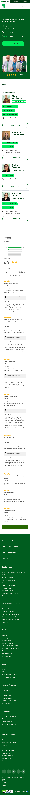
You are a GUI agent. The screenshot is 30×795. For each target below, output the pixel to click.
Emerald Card (6, 695)
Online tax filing (7, 575)
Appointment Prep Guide (10, 645)
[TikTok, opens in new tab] (4, 771)
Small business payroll (9, 617)
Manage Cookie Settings (10, 674)
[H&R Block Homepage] (5, 1)
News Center (6, 753)
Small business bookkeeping (11, 614)
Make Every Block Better (9, 742)
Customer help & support (10, 716)
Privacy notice (6, 672)
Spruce (4, 693)
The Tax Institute (7, 758)
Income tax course (8, 750)
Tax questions (6, 719)
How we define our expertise (9, 92)
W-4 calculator (6, 656)
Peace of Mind (6, 588)
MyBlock (4, 635)
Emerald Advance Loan (9, 700)
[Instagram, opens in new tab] (14, 771)
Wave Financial (7, 622)
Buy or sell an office (8, 748)
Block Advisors (6, 609)
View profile (15, 125)
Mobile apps (6, 638)
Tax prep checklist (7, 643)
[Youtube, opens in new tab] (19, 771)
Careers (4, 745)
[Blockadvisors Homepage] (15, 1)
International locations (9, 724)
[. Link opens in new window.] (7, 791)
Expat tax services (7, 596)
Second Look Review (8, 585)
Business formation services (11, 619)
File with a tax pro (7, 577)
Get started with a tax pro (13, 44)
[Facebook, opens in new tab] (9, 771)
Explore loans (6, 690)
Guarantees (5, 761)
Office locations (7, 722)
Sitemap (4, 727)
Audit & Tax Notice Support (10, 593)
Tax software (6, 583)
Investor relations (7, 756)
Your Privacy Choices (20, 791)
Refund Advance (7, 703)
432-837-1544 (8, 32)
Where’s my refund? (8, 653)
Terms (4, 669)
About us (5, 740)
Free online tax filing (8, 580)
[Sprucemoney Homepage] (25, 1)
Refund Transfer (7, 698)
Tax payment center (8, 651)
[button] (22, 6)
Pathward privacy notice (9, 677)
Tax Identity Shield (8, 590)
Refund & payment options (10, 648)
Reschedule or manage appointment (13, 572)
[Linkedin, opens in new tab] (23, 771)
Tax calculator (6, 640)
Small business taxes (8, 611)
